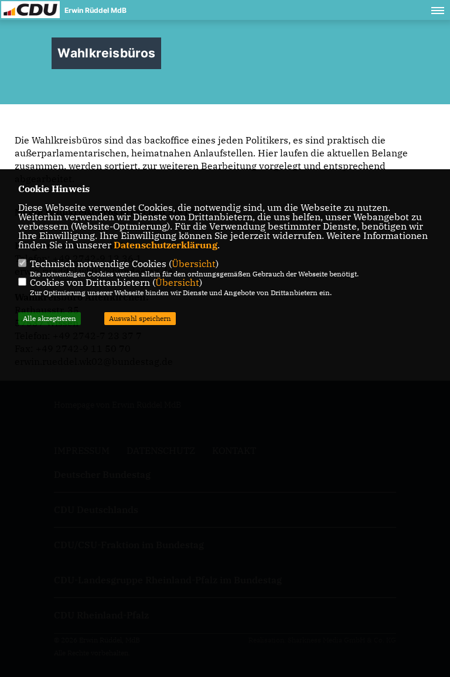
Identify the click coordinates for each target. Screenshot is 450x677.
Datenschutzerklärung (165, 245)
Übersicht (194, 263)
